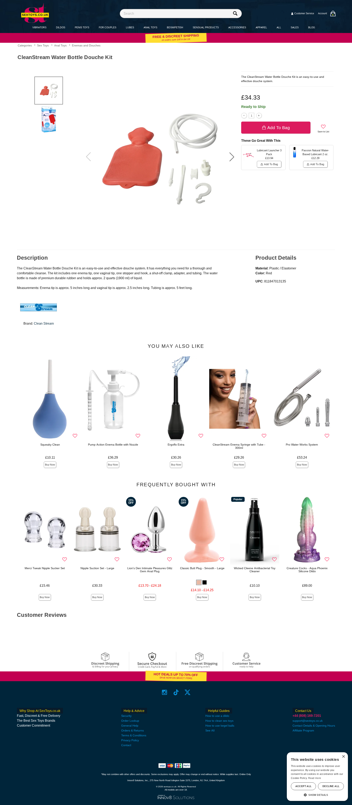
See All (209, 730)
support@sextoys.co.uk (308, 721)
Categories (25, 45)
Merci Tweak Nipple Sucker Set (45, 568)
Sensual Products (206, 27)
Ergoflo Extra (176, 444)
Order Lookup (130, 721)
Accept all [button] (303, 786)
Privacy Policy (130, 740)
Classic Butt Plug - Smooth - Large (202, 568)
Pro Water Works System (302, 444)
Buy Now (50, 464)
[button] (231, 156)
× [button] (343, 756)
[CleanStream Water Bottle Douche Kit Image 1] (160, 157)
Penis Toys (82, 27)
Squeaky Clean (50, 444)
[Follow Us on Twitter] (187, 692)
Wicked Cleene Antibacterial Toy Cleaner (254, 569)
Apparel (261, 27)
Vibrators (39, 27)
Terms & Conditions (133, 735)
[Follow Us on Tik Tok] (176, 692)
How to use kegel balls (219, 725)
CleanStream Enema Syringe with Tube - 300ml (239, 446)
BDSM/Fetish (175, 27)
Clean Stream (44, 323)
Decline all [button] (330, 786)
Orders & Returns (132, 730)
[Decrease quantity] (244, 115)
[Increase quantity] (259, 115)
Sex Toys (43, 45)
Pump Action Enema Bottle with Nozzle (113, 444)
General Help (129, 725)
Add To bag (278, 127)
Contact (126, 745)
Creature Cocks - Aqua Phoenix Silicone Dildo (307, 569)
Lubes (130, 27)
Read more (314, 778)
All (279, 27)
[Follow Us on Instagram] (164, 692)
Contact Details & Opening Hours (314, 725)
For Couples (107, 27)
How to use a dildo (217, 716)
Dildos (60, 27)
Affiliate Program (303, 730)
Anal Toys (150, 27)
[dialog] (317, 776)
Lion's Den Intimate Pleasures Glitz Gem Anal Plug (149, 569)
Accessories (237, 27)
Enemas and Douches (86, 45)
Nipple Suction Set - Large (97, 568)
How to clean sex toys (219, 721)
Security (126, 716)
